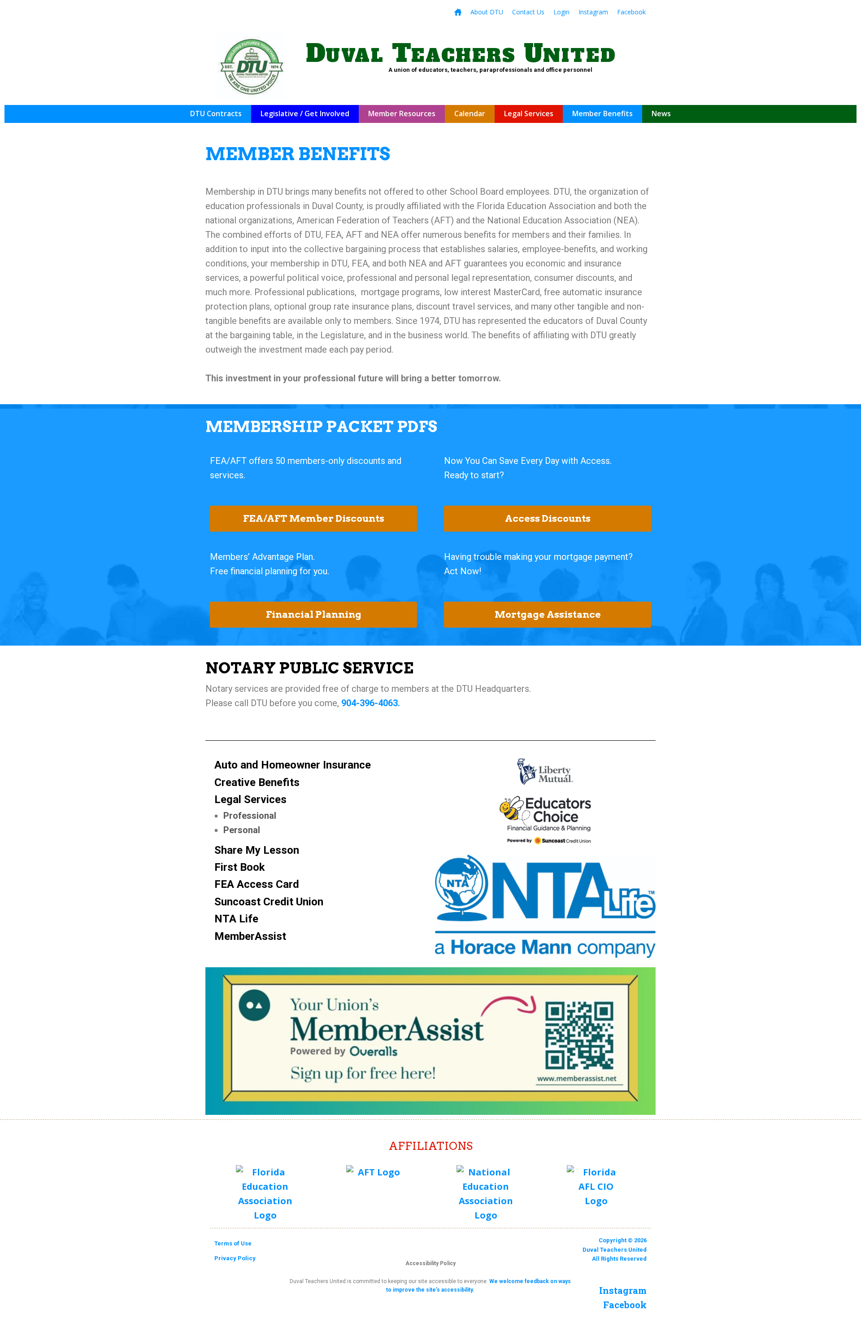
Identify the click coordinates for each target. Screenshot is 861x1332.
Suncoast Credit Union (268, 901)
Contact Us (528, 12)
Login (561, 12)
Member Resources (401, 113)
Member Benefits (602, 113)
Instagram (593, 12)
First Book (239, 867)
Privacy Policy (235, 1258)
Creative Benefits (257, 782)
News (661, 113)
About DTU (486, 12)
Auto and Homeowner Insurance (292, 765)
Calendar (469, 113)
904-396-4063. (370, 703)
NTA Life (236, 919)
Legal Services (528, 113)
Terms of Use (233, 1243)
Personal (241, 830)
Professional (249, 815)
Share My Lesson (256, 850)
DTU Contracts (216, 113)
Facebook (631, 12)
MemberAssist (250, 936)
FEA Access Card (256, 884)
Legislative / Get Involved (305, 113)
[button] (313, 519)
